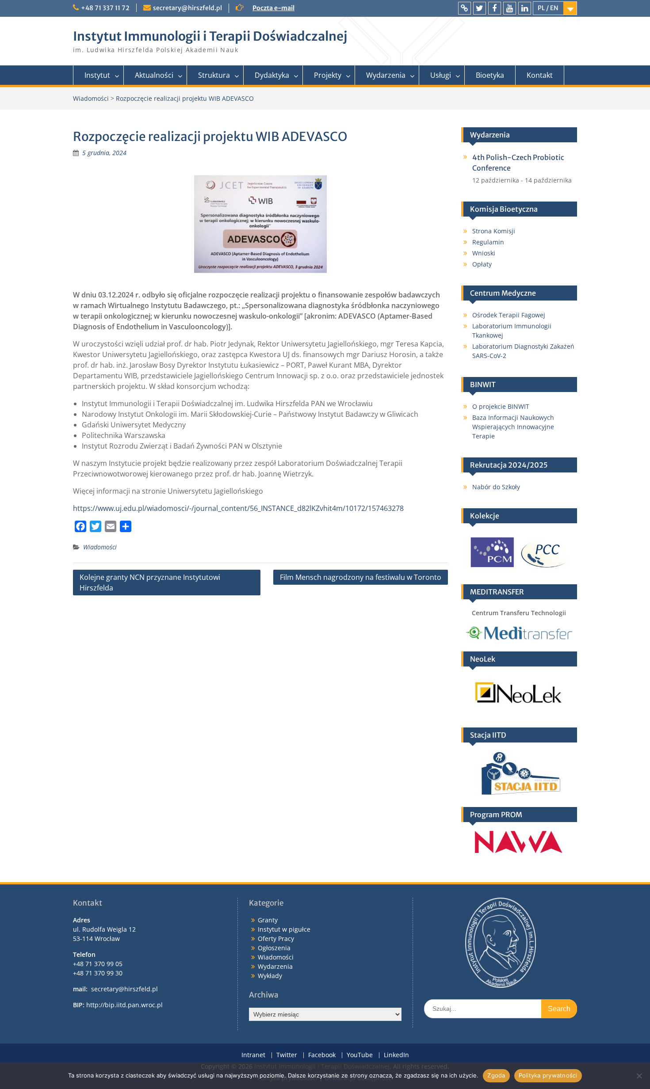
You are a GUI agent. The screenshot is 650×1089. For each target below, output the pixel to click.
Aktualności (154, 75)
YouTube (360, 1055)
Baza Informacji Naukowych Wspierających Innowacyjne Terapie (513, 426)
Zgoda (496, 1075)
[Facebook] (494, 8)
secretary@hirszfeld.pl (187, 8)
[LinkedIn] (524, 8)
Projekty (327, 75)
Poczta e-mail (273, 8)
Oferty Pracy (276, 938)
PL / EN (548, 8)
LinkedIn (396, 1055)
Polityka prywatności (548, 1075)
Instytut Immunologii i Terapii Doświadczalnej (210, 36)
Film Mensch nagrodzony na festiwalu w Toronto (360, 577)
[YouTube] (509, 8)
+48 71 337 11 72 (105, 8)
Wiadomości (100, 547)
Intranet (253, 1055)
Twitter (286, 1055)
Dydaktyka (272, 75)
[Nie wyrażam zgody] (639, 1075)
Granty (268, 920)
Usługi (440, 75)
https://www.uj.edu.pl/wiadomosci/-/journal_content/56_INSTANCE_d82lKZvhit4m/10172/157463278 (238, 508)
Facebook (322, 1055)
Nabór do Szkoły (496, 487)
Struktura (214, 75)
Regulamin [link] (488, 242)
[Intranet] (464, 8)
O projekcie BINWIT (500, 406)
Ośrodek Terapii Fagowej (508, 315)
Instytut (97, 75)
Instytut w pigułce (284, 929)
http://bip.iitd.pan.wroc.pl (124, 1005)
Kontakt (540, 75)
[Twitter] (479, 8)
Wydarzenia (385, 75)
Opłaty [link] (482, 264)
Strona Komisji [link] (493, 231)
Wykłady (270, 975)
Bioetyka (490, 75)
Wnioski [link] (483, 253)
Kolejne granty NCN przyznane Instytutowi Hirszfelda (150, 582)
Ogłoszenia (274, 948)
